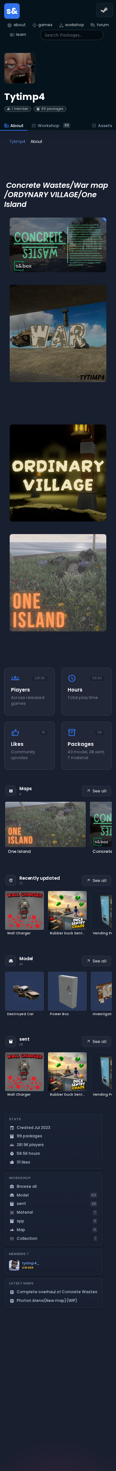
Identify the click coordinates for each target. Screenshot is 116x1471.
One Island (19, 851)
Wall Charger (19, 933)
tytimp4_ (30, 1263)
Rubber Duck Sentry (67, 933)
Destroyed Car (20, 1014)
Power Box (59, 1014)
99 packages (49, 108)
